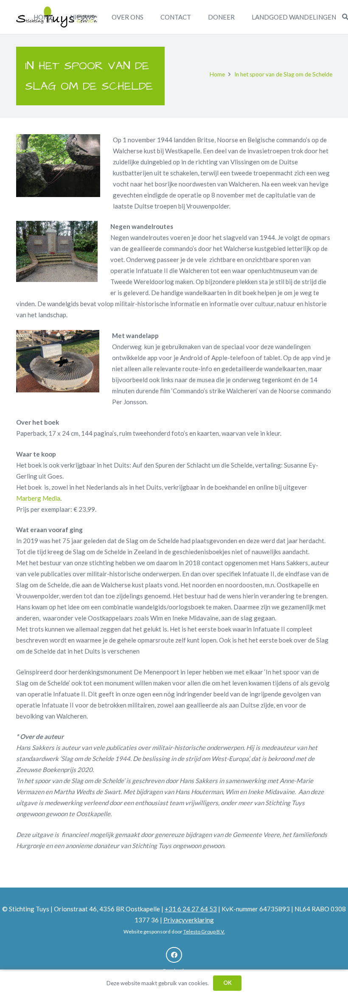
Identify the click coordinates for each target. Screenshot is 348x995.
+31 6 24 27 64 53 (191, 909)
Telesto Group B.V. (204, 931)
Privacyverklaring (188, 920)
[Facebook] (174, 955)
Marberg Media (38, 498)
